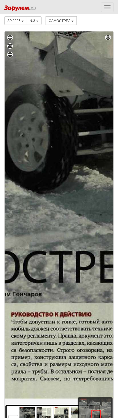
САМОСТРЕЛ (60, 20)
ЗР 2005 (14, 20)
